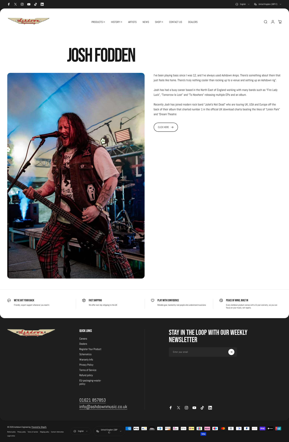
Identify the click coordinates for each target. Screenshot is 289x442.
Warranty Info (86, 359)
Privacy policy (21, 432)
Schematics (85, 354)
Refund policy (86, 375)
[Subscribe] (231, 352)
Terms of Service (87, 370)
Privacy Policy (86, 365)
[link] (166, 127)
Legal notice (11, 436)
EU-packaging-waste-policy (90, 382)
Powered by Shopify (39, 427)
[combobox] (242, 4)
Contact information (57, 432)
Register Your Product (90, 349)
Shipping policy (44, 432)
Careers (83, 338)
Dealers (83, 344)
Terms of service (33, 432)
